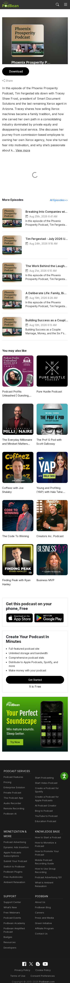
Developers (10, 947)
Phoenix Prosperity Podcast (30, 62)
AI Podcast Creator (45, 805)
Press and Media (44, 917)
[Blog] (38, 964)
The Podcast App (13, 797)
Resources (10, 942)
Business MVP (45, 580)
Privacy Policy (22, 970)
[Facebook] (24, 964)
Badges (8, 937)
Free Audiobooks (13, 876)
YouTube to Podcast (46, 816)
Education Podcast (45, 821)
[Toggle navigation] (65, 5)
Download (16, 71)
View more (23, 150)
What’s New (10, 907)
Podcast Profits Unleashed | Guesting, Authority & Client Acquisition (15, 394)
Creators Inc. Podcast (50, 536)
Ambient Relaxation (14, 882)
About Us (40, 902)
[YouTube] (45, 964)
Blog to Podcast (44, 810)
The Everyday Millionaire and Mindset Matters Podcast (17, 442)
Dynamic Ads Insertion (16, 847)
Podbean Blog (43, 907)
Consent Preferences (43, 975)
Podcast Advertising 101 (48, 877)
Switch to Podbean (14, 866)
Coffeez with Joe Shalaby (13, 490)
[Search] (57, 4)
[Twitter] (31, 964)
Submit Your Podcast (15, 861)
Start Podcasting (44, 777)
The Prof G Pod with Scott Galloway (49, 442)
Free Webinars (12, 912)
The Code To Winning (15, 536)
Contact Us (41, 933)
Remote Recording (14, 808)
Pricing (7, 782)
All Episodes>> (59, 200)
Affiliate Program (44, 928)
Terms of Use (17, 975)
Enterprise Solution (14, 787)
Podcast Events (12, 917)
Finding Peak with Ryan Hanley (16, 582)
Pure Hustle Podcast (49, 391)
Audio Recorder (12, 803)
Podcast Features (13, 777)
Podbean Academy (14, 923)
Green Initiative (43, 923)
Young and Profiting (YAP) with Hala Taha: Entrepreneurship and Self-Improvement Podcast (49, 490)
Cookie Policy (43, 970)
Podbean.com (47, 981)
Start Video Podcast (46, 782)
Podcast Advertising (15, 842)
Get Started (35, 679)
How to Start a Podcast (48, 837)
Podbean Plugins (13, 871)
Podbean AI (10, 813)
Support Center (12, 902)
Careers (39, 912)
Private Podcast (12, 792)
